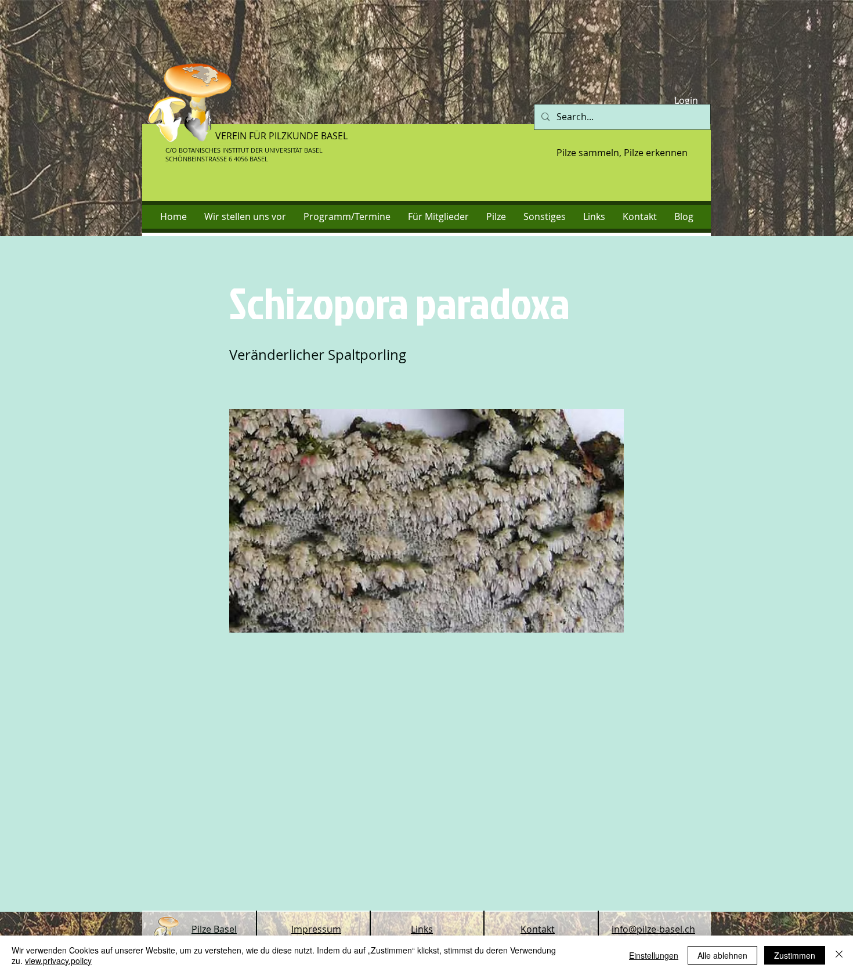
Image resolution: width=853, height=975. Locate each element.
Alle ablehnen (722, 955)
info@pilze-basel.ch (653, 929)
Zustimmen (794, 955)
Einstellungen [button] (653, 955)
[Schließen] (839, 955)
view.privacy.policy (58, 960)
